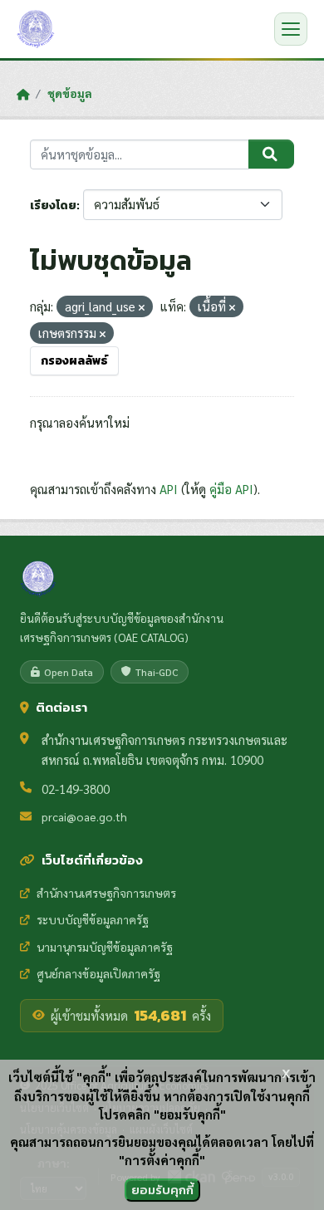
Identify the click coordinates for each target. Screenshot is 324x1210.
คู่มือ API (231, 489)
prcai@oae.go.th (84, 816)
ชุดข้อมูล (69, 93)
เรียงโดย (53, 205)
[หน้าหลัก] (23, 93)
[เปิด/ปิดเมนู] (290, 29)
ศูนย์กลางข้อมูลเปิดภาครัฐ (98, 973)
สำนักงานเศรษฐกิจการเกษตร (106, 892)
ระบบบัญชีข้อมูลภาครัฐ (93, 919)
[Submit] (271, 154)
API (169, 489)
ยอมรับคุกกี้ (162, 1189)
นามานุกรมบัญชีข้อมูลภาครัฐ (105, 946)
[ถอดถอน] (142, 307)
